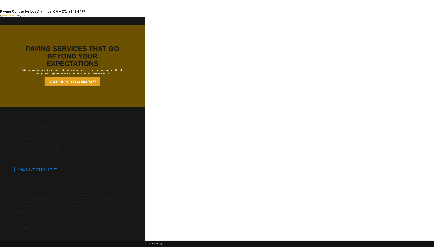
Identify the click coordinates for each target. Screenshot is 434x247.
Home (236, 5)
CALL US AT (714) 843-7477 (72, 82)
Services (246, 5)
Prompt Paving (8, 16)
